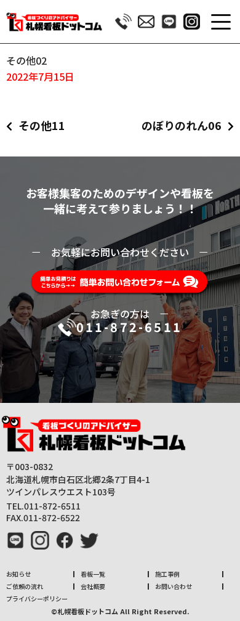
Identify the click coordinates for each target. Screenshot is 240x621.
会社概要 (93, 586)
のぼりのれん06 (182, 125)
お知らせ (18, 573)
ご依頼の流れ (24, 586)
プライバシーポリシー (37, 598)
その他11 (41, 125)
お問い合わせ (173, 586)
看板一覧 (93, 573)
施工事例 (167, 573)
